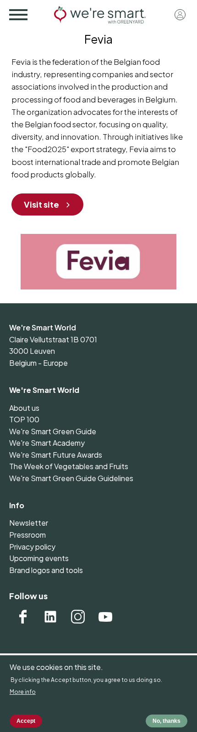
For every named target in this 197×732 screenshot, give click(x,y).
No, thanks (167, 721)
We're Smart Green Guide (52, 431)
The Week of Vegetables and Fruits (68, 466)
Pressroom (27, 534)
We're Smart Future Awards (55, 455)
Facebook (23, 617)
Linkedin (50, 617)
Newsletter (28, 523)
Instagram (78, 617)
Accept (25, 721)
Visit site (41, 204)
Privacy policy (32, 546)
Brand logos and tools (46, 570)
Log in (180, 14)
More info (23, 691)
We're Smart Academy (47, 443)
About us (24, 408)
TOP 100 (24, 419)
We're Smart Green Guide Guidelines (71, 478)
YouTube (105, 617)
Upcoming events (39, 558)
